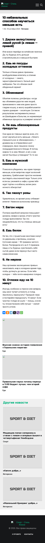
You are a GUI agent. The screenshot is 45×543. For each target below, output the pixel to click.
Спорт (5, 442)
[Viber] (18, 312)
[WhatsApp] (21, 312)
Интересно (7, 474)
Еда (4, 351)
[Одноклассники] (7, 312)
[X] (14, 312)
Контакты (28, 534)
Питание (24, 29)
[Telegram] (11, 312)
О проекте (16, 534)
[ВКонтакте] (4, 312)
